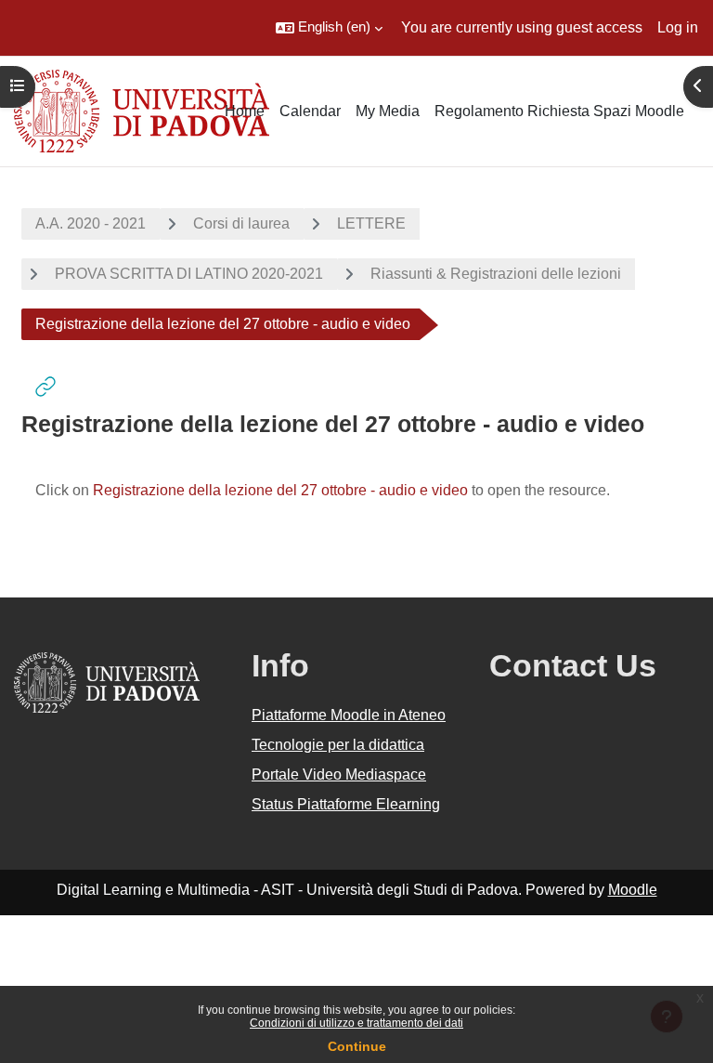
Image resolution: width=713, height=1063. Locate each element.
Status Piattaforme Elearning (346, 804)
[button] (329, 28)
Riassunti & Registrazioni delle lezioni (495, 274)
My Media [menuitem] (388, 111)
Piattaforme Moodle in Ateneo (349, 715)
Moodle (632, 890)
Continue (357, 1046)
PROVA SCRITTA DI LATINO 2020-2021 (189, 274)
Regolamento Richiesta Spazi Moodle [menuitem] (559, 111)
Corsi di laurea (241, 223)
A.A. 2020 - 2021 (90, 223)
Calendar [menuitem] (310, 111)
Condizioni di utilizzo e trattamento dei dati (356, 1023)
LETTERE (371, 223)
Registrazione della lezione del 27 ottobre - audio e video (280, 490)
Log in (677, 27)
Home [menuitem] (245, 111)
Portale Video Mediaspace (339, 774)
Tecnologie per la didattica (338, 745)
